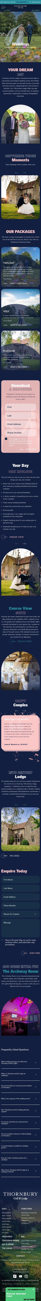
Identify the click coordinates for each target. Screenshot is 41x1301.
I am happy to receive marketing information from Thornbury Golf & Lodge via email (20, 442)
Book (8, 10)
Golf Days (5, 1224)
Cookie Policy (19, 1284)
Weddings (7, 1237)
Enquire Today (17, 537)
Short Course (6, 1218)
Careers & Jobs (26, 1246)
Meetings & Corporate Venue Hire (29, 1214)
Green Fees (6, 1221)
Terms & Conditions (32, 1284)
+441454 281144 (20, 1269)
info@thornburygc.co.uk (20, 1272)
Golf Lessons (6, 1227)
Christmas (24, 1223)
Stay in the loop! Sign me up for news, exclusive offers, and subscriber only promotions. (20, 942)
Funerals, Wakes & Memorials (28, 1219)
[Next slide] (24, 173)
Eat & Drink (8, 1244)
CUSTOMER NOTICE (28, 1241)
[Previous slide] (17, 173)
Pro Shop (5, 1233)
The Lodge (14, 856)
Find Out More (25, 641)
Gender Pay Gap (27, 1249)
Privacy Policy (7, 1284)
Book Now (15, 2)
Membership (6, 1213)
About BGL (25, 1243)
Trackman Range (10, 1241)
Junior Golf (6, 1230)
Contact (37, 10)
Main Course (6, 1216)
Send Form (31, 449)
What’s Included (18, 283)
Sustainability (26, 1252)
